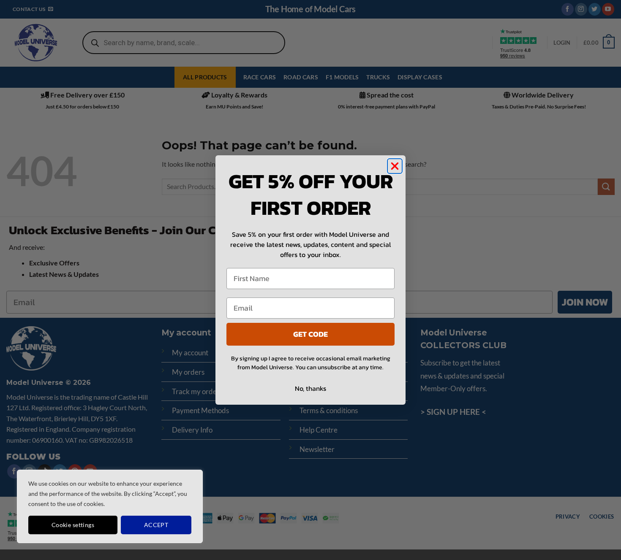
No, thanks (310, 388)
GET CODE (310, 334)
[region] (110, 506)
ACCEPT (156, 524)
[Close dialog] (394, 166)
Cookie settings (73, 524)
